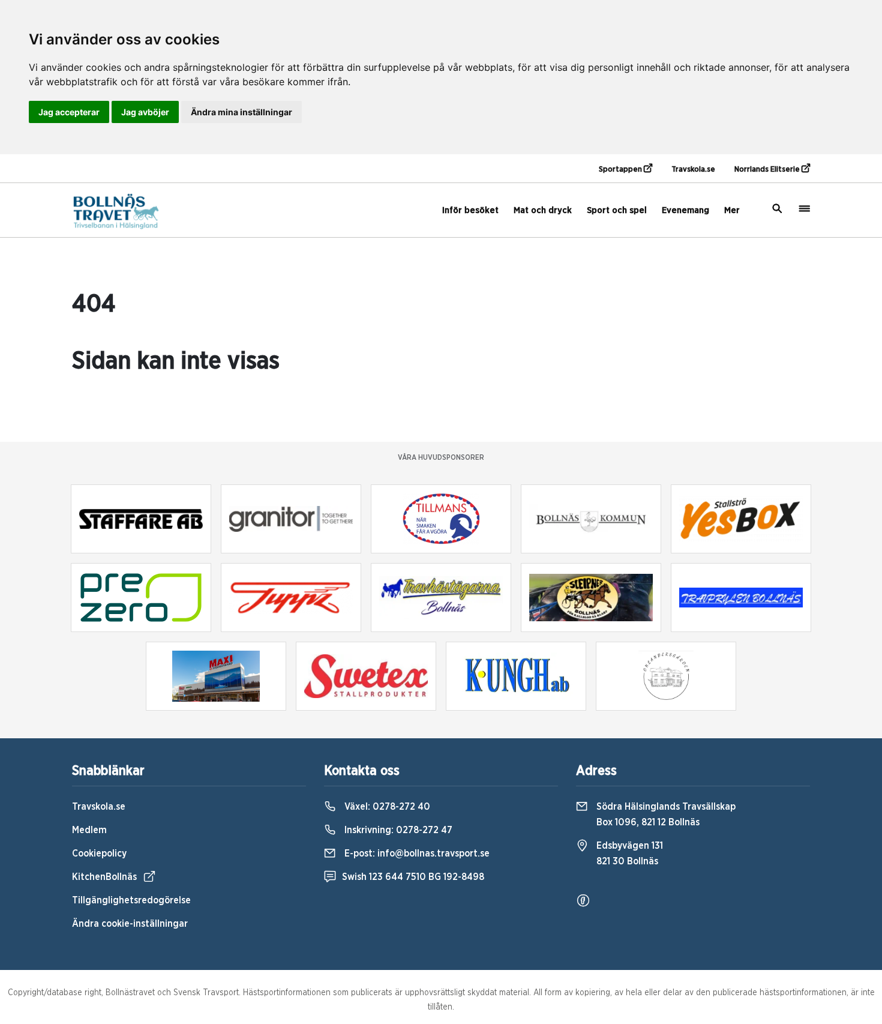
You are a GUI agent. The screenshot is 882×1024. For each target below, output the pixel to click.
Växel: (386, 807)
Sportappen (621, 169)
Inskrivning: (397, 830)
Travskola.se (693, 169)
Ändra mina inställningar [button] (241, 112)
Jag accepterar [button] (69, 112)
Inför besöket (470, 210)
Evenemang (685, 210)
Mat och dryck (543, 210)
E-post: (416, 853)
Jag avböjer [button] (145, 112)
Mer (732, 210)
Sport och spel (617, 210)
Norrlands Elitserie (768, 169)
